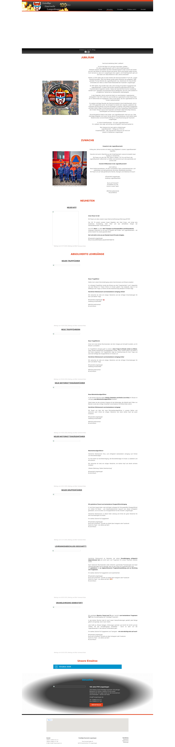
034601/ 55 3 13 (97, 699)
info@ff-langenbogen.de (96, 697)
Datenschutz (125, 740)
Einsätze (120, 9)
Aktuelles (110, 9)
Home (100, 9)
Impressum (126, 739)
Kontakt (143, 9)
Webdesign (126, 742)
